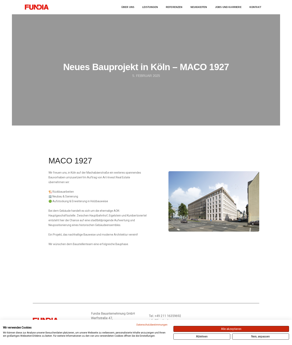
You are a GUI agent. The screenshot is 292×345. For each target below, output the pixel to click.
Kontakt (255, 7)
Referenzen (174, 7)
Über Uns (127, 7)
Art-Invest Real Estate (116, 177)
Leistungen (150, 7)
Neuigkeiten (198, 7)
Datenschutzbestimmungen (151, 324)
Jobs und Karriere (228, 7)
